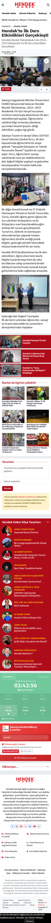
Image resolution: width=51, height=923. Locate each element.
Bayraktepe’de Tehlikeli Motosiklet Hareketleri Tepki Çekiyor (36, 427)
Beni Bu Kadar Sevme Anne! (27, 581)
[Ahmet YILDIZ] (7, 628)
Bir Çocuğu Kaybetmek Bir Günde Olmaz (30, 544)
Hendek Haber (9, 13)
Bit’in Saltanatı (21, 605)
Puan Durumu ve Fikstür (35, 843)
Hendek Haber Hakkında (12, 921)
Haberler (6, 26)
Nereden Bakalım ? (23, 653)
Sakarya (42, 13)
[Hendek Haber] (25, 4)
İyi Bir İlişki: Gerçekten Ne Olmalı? (30, 641)
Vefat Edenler (38, 873)
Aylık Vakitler (9, 719)
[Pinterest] (21, 826)
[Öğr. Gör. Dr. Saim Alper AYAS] (7, 604)
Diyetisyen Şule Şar (24, 661)
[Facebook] (12, 826)
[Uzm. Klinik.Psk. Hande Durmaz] (7, 639)
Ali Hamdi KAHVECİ (23, 552)
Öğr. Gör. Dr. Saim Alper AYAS (28, 602)
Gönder (7, 488)
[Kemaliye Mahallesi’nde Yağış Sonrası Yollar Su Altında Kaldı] (13, 393)
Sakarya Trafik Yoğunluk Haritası (9, 843)
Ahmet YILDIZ (20, 625)
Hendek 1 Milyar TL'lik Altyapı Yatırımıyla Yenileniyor (36, 403)
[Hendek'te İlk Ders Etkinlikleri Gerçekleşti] (25, 71)
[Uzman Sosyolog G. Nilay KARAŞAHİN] (7, 590)
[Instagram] (26, 826)
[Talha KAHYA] (7, 566)
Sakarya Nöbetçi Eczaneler (10, 835)
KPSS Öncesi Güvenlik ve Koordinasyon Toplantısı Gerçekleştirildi (12, 427)
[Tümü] (48, 522)
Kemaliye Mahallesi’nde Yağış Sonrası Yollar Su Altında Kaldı (12, 403)
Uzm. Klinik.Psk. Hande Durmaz (30, 638)
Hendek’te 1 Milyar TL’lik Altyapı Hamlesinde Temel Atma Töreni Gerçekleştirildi (26, 20)
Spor (8, 873)
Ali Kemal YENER (22, 614)
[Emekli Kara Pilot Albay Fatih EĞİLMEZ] (7, 578)
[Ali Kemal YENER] (7, 616)
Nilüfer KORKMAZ (22, 540)
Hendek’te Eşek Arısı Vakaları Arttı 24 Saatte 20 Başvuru (12, 450)
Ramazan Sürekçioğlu (25, 650)
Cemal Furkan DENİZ (24, 529)
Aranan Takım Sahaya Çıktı (27, 617)
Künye (32, 905)
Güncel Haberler (27, 13)
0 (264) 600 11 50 (11, 751)
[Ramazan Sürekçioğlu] (7, 651)
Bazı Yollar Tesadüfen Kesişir (28, 568)
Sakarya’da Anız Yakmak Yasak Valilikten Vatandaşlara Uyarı (37, 450)
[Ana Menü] (3, 5)
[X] (17, 826)
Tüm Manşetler (10, 851)
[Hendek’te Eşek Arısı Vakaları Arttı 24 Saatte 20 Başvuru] (13, 439)
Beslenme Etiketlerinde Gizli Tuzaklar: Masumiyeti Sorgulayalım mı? (28, 665)
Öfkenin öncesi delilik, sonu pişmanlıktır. (27, 629)
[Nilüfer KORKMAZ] (7, 542)
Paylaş (7, 89)
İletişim (6, 907)
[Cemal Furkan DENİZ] (7, 530)
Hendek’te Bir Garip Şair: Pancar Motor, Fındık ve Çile (30, 556)
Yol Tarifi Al (27, 751)
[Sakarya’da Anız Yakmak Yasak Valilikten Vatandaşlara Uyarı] (38, 439)
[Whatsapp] (39, 826)
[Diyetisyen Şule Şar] (7, 663)
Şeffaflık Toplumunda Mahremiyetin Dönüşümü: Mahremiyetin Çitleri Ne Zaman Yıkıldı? (29, 594)
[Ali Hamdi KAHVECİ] (7, 554)
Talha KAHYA (20, 565)
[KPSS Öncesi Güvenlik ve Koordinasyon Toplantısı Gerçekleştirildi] (13, 416)
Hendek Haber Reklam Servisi (14, 905)
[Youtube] (34, 826)
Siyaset (5, 903)
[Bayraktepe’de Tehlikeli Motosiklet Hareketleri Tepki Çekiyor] (38, 416)
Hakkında (27, 903)
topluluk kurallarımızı (27, 497)
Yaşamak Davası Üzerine (26, 532)
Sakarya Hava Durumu (39, 834)
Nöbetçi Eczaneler (21, 873)
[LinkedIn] (30, 826)
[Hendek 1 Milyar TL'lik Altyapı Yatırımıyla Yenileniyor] (38, 393)
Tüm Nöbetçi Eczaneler (26, 758)
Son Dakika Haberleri (38, 851)
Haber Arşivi (10, 857)
